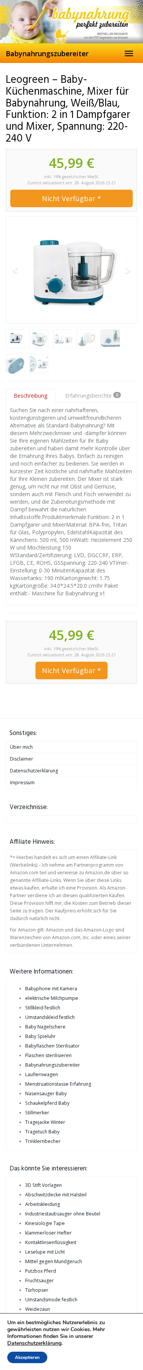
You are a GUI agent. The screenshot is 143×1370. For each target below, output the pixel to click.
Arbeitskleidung (42, 1204)
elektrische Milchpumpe (51, 998)
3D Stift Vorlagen (43, 1185)
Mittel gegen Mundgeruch (53, 1261)
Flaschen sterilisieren (48, 1055)
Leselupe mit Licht (45, 1252)
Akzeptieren (27, 1357)
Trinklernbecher (43, 1141)
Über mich (21, 747)
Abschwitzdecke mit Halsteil (56, 1194)
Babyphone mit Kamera (51, 988)
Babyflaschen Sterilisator (52, 1046)
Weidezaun (37, 1309)
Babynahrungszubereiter (47, 53)
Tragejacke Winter (45, 1122)
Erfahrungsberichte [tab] (91, 395)
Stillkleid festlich (42, 1007)
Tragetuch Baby (42, 1131)
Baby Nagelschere (45, 1026)
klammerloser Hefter (48, 1233)
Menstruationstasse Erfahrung (58, 1084)
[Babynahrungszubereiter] (71, 22)
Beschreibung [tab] (30, 395)
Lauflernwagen (41, 1074)
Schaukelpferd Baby (47, 1103)
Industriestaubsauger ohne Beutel (62, 1213)
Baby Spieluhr (40, 1036)
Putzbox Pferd (40, 1271)
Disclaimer (21, 759)
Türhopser (36, 1290)
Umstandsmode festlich (51, 1299)
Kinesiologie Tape (45, 1223)
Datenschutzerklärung (34, 770)
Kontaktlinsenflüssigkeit (50, 1242)
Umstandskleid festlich (50, 1017)
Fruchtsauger (39, 1280)
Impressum (22, 782)
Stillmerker (37, 1112)
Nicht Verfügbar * (71, 198)
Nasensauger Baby (46, 1093)
